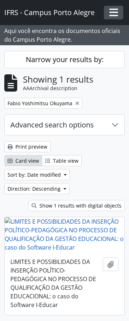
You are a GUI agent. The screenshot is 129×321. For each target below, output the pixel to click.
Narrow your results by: (65, 59)
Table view (65, 160)
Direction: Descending (35, 188)
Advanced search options (52, 125)
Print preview (30, 146)
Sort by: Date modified (35, 174)
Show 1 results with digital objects (79, 205)
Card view (26, 160)
